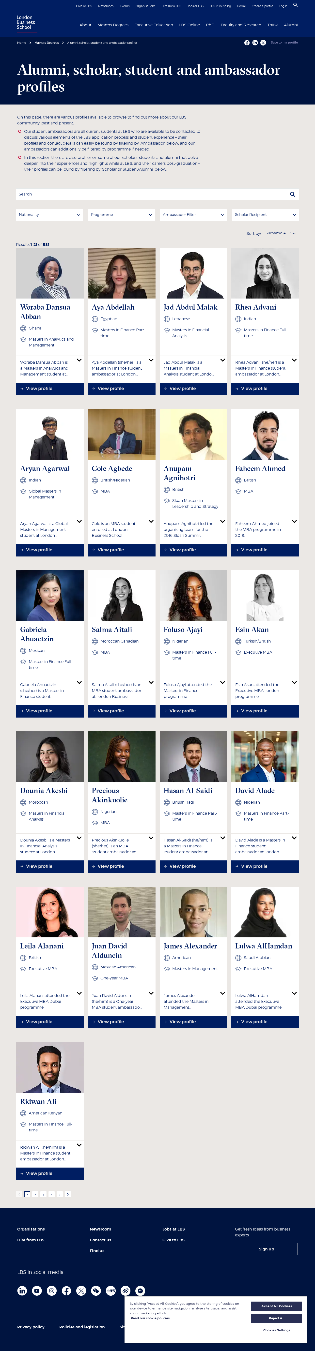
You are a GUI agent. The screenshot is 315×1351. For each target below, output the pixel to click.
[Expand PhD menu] (217, 24)
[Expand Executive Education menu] (176, 24)
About (85, 25)
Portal (241, 6)
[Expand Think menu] (281, 24)
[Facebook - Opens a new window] (247, 42)
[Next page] (68, 1194)
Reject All (276, 1318)
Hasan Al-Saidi (188, 790)
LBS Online (189, 25)
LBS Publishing (220, 6)
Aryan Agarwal (45, 468)
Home (21, 42)
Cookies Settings (276, 1330)
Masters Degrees (112, 25)
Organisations (145, 6)
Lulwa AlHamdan (263, 945)
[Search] (295, 5)
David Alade (255, 790)
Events (124, 6)
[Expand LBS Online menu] (203, 24)
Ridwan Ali (38, 1101)
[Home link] (26, 24)
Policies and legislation (82, 1327)
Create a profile (262, 6)
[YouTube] (37, 1291)
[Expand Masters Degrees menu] (131, 24)
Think (273, 25)
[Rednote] (111, 1291)
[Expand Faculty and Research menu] (264, 24)
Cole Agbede (112, 468)
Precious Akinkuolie (109, 795)
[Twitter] (81, 1291)
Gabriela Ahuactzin (37, 634)
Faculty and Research (241, 25)
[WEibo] (125, 1291)
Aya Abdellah (113, 307)
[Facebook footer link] (66, 1291)
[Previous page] (19, 1194)
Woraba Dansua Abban (45, 311)
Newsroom (106, 6)
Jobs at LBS (195, 6)
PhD (210, 25)
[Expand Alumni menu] (300, 24)
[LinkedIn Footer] (22, 1291)
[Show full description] (79, 360)
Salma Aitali (112, 629)
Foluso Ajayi (183, 629)
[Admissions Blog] (140, 1291)
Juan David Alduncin (109, 950)
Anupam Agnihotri (180, 473)
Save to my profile (284, 42)
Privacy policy (31, 1327)
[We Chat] (96, 1291)
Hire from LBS (171, 6)
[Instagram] (52, 1291)
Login (283, 6)
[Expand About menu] (94, 24)
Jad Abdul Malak (191, 307)
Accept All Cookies (276, 1306)
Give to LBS (84, 6)
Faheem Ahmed (260, 468)
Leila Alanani (42, 945)
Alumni (291, 25)
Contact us (100, 1240)
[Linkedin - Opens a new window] (255, 42)
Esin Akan (252, 629)
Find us (97, 1251)
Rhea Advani (255, 307)
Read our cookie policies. (150, 1318)
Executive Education (154, 25)
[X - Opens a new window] (263, 42)
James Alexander (190, 945)
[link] (266, 1249)
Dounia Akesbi (44, 790)
